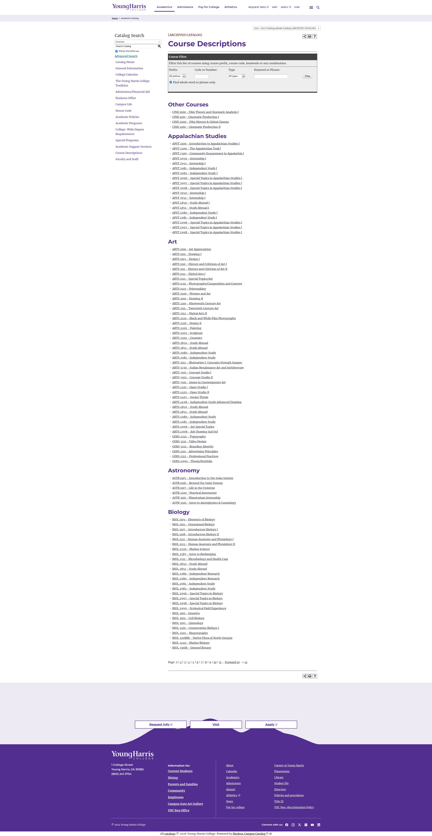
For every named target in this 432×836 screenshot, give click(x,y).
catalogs (170, 833)
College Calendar (127, 74)
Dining (173, 778)
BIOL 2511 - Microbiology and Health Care (200, 559)
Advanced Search (126, 56)
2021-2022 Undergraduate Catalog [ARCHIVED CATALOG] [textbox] (285, 28)
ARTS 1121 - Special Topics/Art (192, 278)
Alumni (230, 789)
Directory (280, 789)
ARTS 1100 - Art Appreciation (191, 249)
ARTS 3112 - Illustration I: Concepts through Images (207, 362)
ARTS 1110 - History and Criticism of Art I (199, 264)
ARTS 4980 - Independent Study (194, 416)
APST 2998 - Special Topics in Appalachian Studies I (207, 188)
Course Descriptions (129, 153)
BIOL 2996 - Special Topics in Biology (197, 593)
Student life (281, 783)
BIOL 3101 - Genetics (186, 613)
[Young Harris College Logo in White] (132, 758)
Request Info (257, 7)
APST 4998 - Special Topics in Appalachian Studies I (207, 232)
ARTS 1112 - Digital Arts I (188, 274)
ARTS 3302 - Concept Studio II (192, 377)
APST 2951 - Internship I (189, 163)
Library (279, 777)
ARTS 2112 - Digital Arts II (189, 313)
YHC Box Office (178, 810)
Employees (176, 797)
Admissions (185, 7)
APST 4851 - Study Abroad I (190, 207)
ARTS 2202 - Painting (186, 328)
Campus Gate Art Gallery (185, 804)
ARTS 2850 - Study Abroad (190, 343)
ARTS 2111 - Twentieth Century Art (195, 308)
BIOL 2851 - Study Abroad (189, 568)
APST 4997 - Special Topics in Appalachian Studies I (207, 227)
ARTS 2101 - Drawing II (187, 298)
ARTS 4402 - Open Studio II (190, 392)
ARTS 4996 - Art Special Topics (193, 426)
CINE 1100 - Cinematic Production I (195, 117)
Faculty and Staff (127, 159)
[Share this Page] (304, 36)
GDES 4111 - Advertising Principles (195, 451)
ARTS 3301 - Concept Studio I (191, 372)
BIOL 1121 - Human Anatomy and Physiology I (203, 539)
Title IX (279, 801)
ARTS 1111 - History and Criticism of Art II (199, 269)
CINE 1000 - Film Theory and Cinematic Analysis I (205, 112)
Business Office (126, 98)
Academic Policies (127, 117)
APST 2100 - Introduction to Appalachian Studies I (206, 143)
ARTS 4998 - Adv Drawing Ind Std (195, 431)
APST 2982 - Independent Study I (195, 173)
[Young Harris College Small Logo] (129, 7)
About (229, 765)
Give (297, 7)
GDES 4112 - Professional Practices (195, 456)
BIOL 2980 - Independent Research (196, 573)
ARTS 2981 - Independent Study (193, 357)
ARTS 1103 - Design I (186, 259)
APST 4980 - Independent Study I (195, 212)
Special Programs (127, 140)
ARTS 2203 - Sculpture (187, 333)
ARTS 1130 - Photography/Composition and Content (207, 283)
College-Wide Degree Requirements (130, 132)
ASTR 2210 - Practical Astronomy (194, 492)
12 (246, 662)
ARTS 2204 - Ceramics (187, 338)
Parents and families (183, 784)
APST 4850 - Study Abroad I (191, 202)
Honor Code (123, 110)
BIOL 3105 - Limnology (187, 623)
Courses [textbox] (120, 41)
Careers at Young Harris (289, 765)
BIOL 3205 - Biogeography (190, 633)
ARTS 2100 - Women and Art (191, 293)
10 (215, 662)
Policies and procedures (289, 795)
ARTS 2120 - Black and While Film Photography (204, 318)
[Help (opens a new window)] (315, 36)
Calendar (231, 771)
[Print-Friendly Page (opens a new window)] (309, 36)
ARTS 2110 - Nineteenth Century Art (196, 303)
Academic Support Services (134, 146)
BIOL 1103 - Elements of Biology (193, 519)
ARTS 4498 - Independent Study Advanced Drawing (207, 402)
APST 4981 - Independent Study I (194, 217)
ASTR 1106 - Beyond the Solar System (197, 483)
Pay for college (235, 807)
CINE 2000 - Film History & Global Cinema (200, 121)
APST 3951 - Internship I (188, 197)
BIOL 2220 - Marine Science (191, 549)
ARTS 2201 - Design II (186, 323)
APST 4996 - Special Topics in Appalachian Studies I (207, 222)
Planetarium (282, 771)
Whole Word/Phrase (129, 51)
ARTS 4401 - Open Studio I (190, 387)
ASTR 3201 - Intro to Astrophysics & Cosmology (204, 502)
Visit (274, 7)
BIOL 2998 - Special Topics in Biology (197, 603)
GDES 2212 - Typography (189, 436)
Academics (164, 7)
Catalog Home (125, 62)
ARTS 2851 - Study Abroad (190, 348)
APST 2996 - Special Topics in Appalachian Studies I (207, 178)
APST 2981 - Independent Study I (194, 168)
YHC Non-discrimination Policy (294, 807)
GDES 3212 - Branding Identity (192, 446)
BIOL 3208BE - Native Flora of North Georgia (202, 638)
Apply (284, 7)
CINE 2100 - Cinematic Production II (196, 127)
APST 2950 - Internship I (189, 158)
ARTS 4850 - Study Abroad (190, 407)
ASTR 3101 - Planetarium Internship (196, 497)
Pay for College (208, 7)
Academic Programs (129, 123)
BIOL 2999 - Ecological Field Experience (199, 608)
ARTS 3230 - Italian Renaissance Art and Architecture (208, 367)
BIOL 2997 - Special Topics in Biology (197, 598)
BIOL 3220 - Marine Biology (191, 642)
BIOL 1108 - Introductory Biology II (195, 534)
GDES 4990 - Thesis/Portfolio (192, 461)
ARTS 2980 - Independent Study (194, 352)
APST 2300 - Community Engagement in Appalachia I (208, 153)
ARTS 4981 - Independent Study (193, 421)
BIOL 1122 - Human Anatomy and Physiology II (203, 544)
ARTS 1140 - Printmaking (189, 288)
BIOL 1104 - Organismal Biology (193, 524)
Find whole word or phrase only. (194, 82)
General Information (129, 68)
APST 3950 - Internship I (189, 193)
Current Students (180, 771)
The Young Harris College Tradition (133, 83)
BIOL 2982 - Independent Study (193, 588)
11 (220, 662)
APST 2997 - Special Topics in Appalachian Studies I (207, 183)
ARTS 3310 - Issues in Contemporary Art (199, 382)
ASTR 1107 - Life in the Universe (193, 488)
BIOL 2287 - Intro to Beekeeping (194, 554)
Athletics (230, 7)
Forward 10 (232, 662)
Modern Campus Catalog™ (250, 833)
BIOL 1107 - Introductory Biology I (195, 529)
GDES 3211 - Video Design (189, 441)
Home (115, 18)
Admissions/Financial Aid (133, 91)
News (229, 801)
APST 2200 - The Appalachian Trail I (196, 148)
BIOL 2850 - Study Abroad (189, 564)
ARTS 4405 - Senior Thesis (190, 397)
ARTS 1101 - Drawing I (186, 254)
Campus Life (124, 104)
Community (176, 791)
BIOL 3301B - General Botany (191, 647)
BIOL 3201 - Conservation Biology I (195, 628)
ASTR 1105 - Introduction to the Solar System (202, 478)
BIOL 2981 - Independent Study (193, 583)
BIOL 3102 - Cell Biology (188, 618)
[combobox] (286, 28)
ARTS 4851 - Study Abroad (190, 412)
